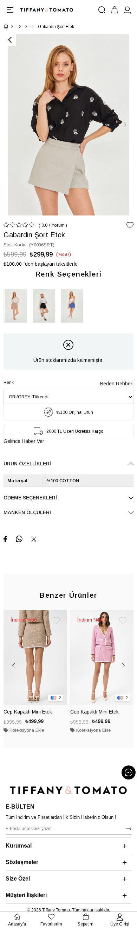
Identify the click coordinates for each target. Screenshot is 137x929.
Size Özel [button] (18, 879)
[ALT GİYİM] (26, 27)
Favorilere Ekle (56, 620)
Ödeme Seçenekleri (30, 497)
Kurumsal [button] (19, 846)
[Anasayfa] (12, 27)
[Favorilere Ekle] (129, 225)
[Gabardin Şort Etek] (18, 306)
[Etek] (32, 27)
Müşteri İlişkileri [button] (26, 895)
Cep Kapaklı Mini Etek (28, 712)
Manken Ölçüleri (27, 512)
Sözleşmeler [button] (22, 862)
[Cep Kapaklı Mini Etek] (35, 657)
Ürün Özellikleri (27, 463)
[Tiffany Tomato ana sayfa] (68, 790)
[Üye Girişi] (127, 10)
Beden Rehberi (116, 383)
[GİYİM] (20, 27)
